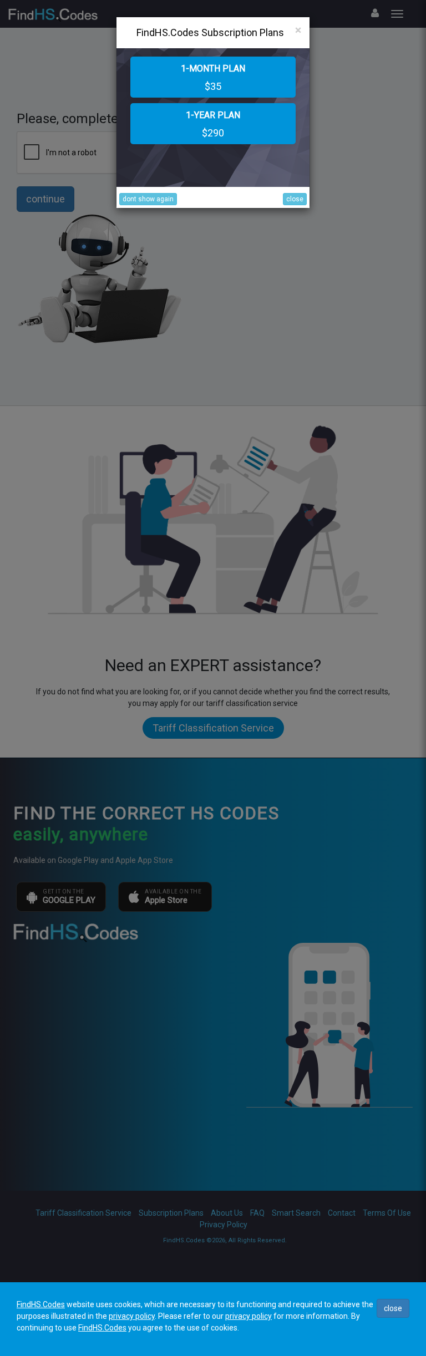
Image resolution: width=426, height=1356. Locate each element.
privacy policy (132, 1316)
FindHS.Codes (41, 1304)
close (294, 199)
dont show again (148, 199)
